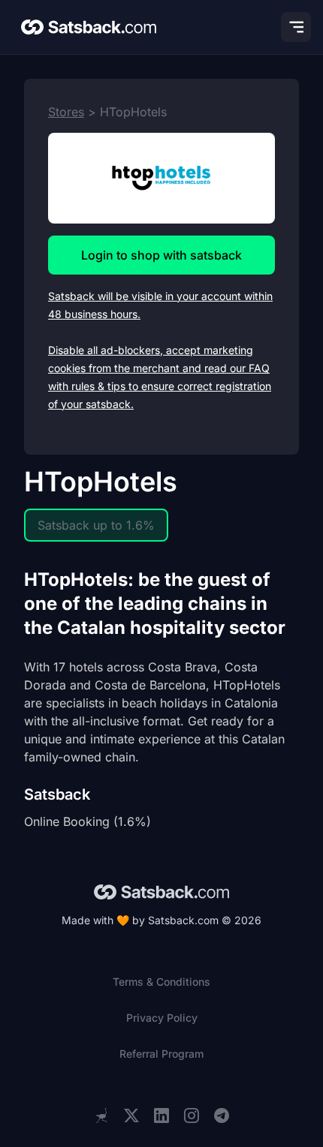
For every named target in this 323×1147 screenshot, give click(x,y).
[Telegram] (221, 1116)
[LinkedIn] (161, 1116)
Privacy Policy (162, 1017)
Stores (66, 111)
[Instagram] (191, 1116)
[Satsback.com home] (88, 27)
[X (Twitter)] (131, 1116)
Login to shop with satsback (161, 255)
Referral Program (161, 1053)
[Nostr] (101, 1115)
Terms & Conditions (161, 981)
